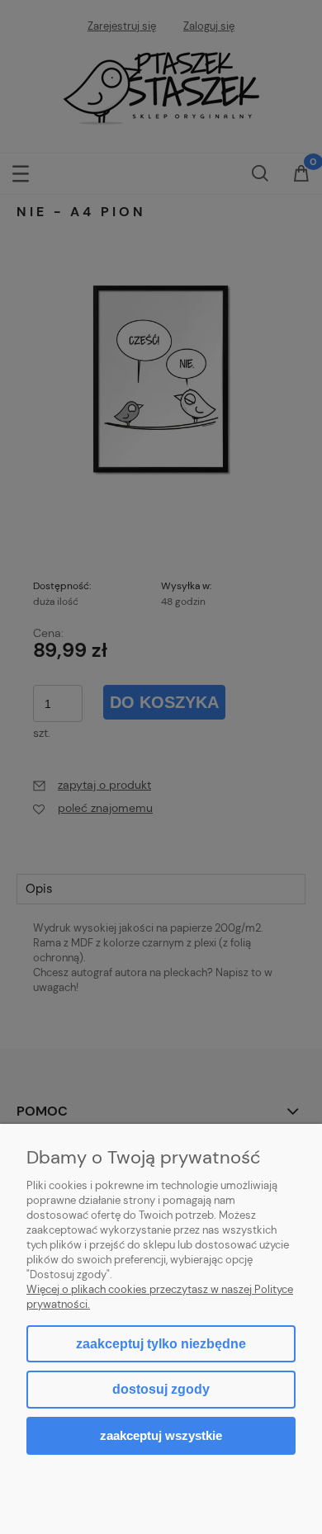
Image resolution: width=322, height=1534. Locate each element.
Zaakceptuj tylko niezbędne (161, 1344)
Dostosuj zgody (161, 1389)
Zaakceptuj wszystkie (161, 1435)
